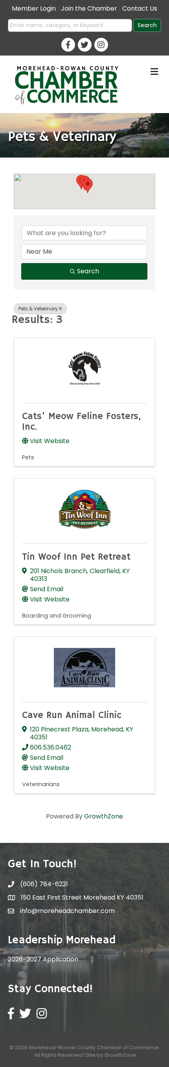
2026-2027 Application (43, 959)
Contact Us (139, 8)
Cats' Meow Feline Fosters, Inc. (81, 421)
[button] (87, 185)
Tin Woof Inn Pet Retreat (76, 557)
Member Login (34, 8)
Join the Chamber (89, 8)
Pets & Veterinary (38, 308)
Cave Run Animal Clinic (71, 715)
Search (88, 271)
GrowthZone (103, 816)
